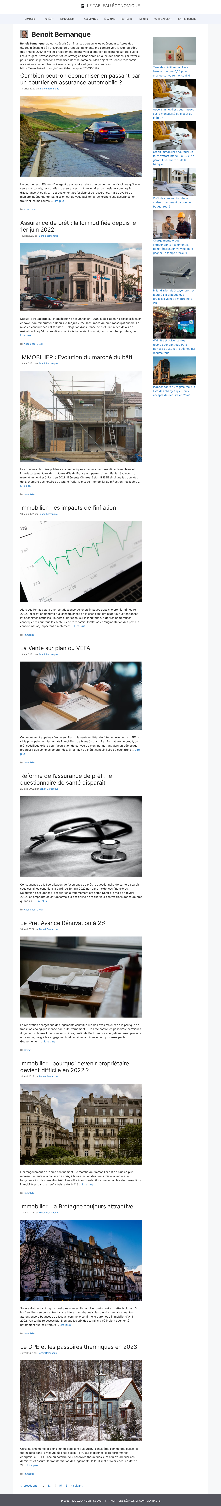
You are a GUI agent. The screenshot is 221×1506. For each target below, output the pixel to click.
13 (50, 1485)
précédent (28, 1485)
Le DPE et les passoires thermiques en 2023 (78, 1346)
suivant (76, 1485)
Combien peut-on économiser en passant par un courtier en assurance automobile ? (80, 79)
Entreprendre (187, 18)
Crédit (49, 18)
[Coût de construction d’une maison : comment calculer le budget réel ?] (174, 182)
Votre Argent (163, 18)
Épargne (109, 18)
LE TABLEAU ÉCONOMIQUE (113, 5)
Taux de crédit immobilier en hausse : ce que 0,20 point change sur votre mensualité (171, 71)
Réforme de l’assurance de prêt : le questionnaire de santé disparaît (66, 779)
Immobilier (67, 18)
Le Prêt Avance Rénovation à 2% (63, 923)
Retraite (127, 18)
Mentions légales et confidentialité (135, 1500)
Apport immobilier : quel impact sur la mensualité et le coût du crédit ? (173, 113)
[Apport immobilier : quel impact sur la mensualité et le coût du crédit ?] (174, 93)
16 (66, 1485)
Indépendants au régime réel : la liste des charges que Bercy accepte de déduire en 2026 (174, 391)
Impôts (143, 18)
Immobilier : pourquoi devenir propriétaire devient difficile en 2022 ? (74, 1066)
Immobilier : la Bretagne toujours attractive (76, 1206)
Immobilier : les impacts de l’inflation (68, 507)
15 (61, 1485)
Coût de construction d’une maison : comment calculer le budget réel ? (172, 202)
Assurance (91, 18)
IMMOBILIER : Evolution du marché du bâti (76, 357)
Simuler (30, 18)
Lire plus (59, 201)
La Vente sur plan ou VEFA (55, 648)
